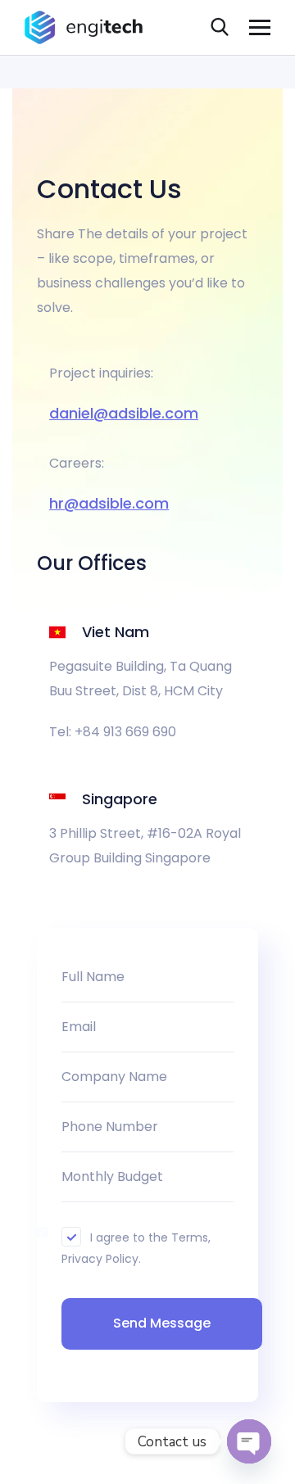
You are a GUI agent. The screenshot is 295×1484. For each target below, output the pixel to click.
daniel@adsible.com (123, 413)
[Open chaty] (249, 1441)
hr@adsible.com (109, 503)
